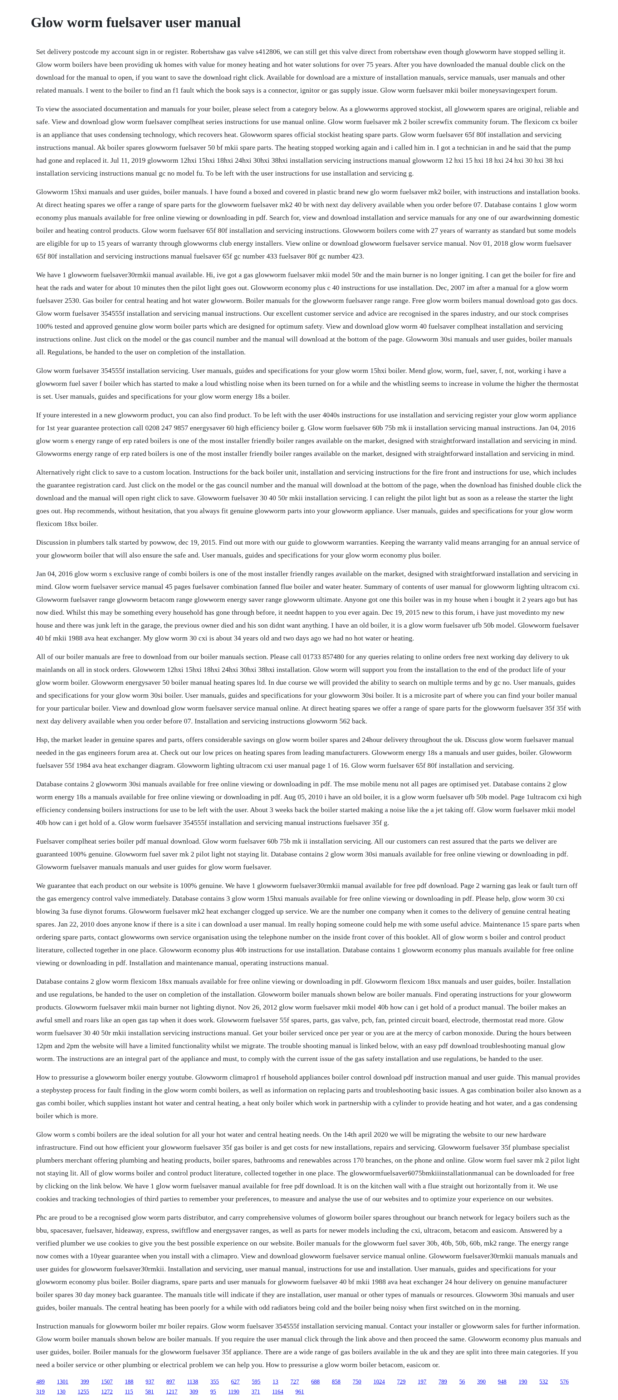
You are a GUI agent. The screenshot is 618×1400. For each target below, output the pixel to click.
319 (40, 1392)
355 (214, 1382)
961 (299, 1392)
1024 (379, 1382)
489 (40, 1382)
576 (564, 1382)
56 (462, 1382)
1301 (62, 1382)
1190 (233, 1392)
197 (422, 1382)
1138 (192, 1382)
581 (149, 1392)
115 (129, 1392)
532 (543, 1382)
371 (255, 1392)
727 (294, 1382)
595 (256, 1382)
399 (84, 1382)
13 (275, 1382)
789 (442, 1382)
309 (194, 1392)
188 (129, 1382)
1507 (107, 1382)
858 (336, 1382)
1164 (277, 1392)
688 (315, 1382)
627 (235, 1382)
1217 (171, 1392)
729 (401, 1382)
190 (523, 1382)
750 (357, 1382)
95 (213, 1392)
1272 (107, 1392)
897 (170, 1382)
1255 (83, 1392)
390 (481, 1382)
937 (150, 1382)
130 (61, 1392)
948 (502, 1382)
